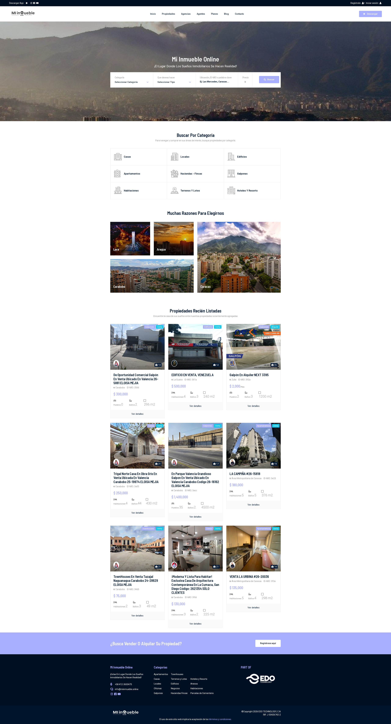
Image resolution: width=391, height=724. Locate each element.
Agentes (201, 14)
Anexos (194, 683)
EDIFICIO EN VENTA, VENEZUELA (193, 375)
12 (217, 365)
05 (275, 365)
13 (159, 365)
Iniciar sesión (372, 3)
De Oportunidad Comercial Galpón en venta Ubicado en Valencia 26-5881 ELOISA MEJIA (135, 379)
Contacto (239, 14)
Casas (157, 679)
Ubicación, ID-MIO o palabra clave (216, 77)
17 (217, 464)
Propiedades (168, 14)
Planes (214, 14)
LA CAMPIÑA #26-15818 (245, 474)
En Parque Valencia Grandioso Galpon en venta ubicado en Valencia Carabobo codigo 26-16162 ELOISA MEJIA (195, 480)
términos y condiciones (220, 719)
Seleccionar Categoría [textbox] (126, 82)
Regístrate (356, 3)
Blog (226, 14)
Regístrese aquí (268, 643)
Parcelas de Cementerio (202, 693)
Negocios (175, 688)
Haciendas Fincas (179, 693)
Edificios (175, 683)
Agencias (186, 14)
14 (275, 566)
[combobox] (132, 82)
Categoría (119, 77)
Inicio (153, 14)
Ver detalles (137, 414)
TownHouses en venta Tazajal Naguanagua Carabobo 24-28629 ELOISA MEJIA (135, 580)
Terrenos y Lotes (179, 679)
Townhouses (177, 674)
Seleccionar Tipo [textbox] (166, 82)
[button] (246, 82)
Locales (157, 683)
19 (275, 464)
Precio (246, 77)
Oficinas (158, 688)
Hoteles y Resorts (198, 679)
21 (159, 464)
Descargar (372, 14)
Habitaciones (196, 688)
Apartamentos (161, 674)
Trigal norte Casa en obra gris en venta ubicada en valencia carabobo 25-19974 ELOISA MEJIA (136, 478)
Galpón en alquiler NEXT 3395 (249, 375)
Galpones (158, 693)
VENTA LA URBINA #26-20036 (249, 576)
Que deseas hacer (166, 77)
